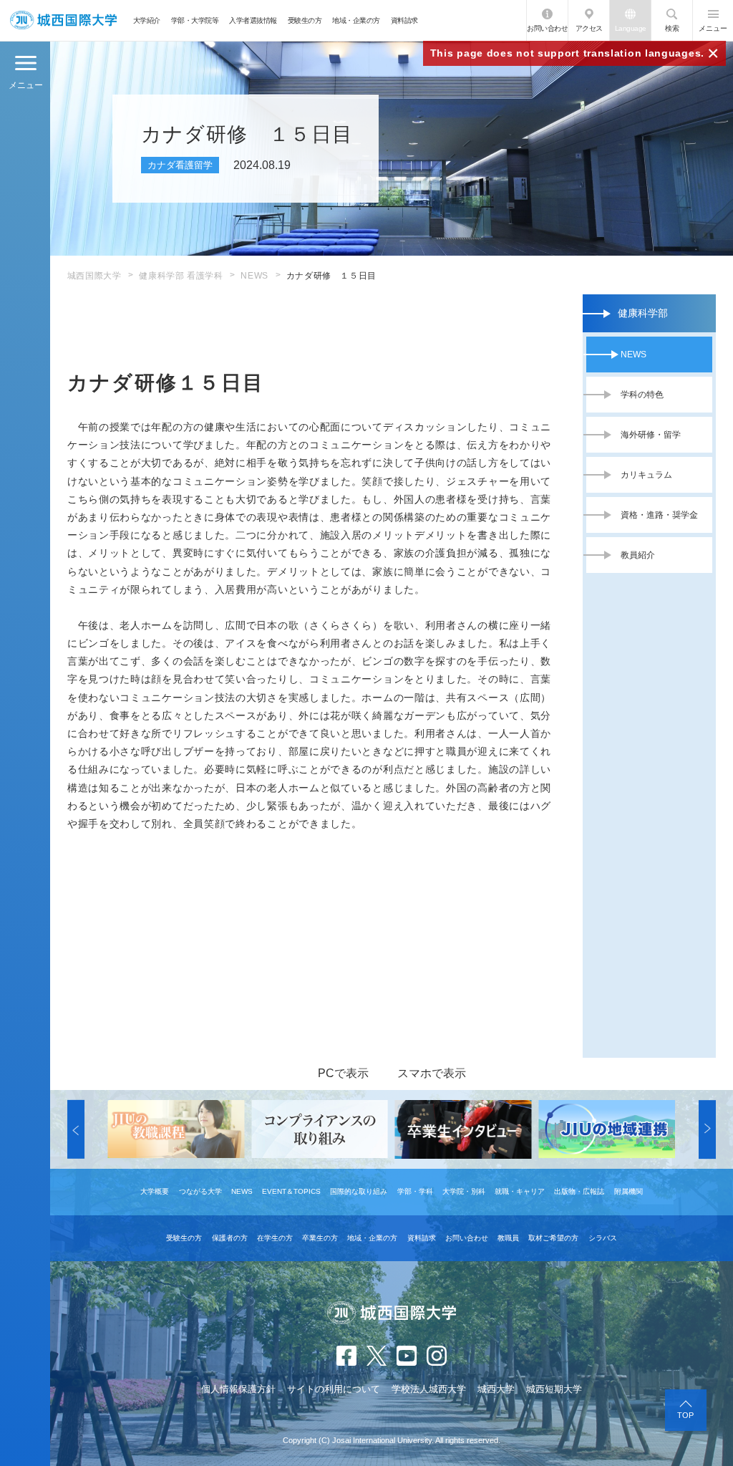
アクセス (589, 28)
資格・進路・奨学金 (659, 515)
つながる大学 (200, 1191)
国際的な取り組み (358, 1191)
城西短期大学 (554, 1389)
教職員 (508, 1238)
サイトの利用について (333, 1389)
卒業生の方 (320, 1238)
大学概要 (154, 1191)
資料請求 (404, 20)
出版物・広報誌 (579, 1191)
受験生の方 (305, 20)
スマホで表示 (431, 1073)
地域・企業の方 (356, 20)
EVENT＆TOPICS (291, 1191)
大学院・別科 (463, 1191)
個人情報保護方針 (238, 1389)
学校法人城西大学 (429, 1389)
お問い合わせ (547, 28)
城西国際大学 (94, 276)
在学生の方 (275, 1238)
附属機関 (628, 1191)
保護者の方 (230, 1238)
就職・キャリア (520, 1191)
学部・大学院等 (195, 20)
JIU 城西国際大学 (63, 20)
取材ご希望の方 (553, 1238)
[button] (75, 1129)
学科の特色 (642, 395)
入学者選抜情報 (253, 20)
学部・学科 (415, 1191)
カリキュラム (646, 475)
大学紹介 (146, 20)
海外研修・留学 (651, 435)
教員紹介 (638, 555)
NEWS (254, 276)
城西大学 (496, 1389)
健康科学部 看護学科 (181, 276)
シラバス (602, 1238)
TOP (685, 1415)
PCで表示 (343, 1073)
